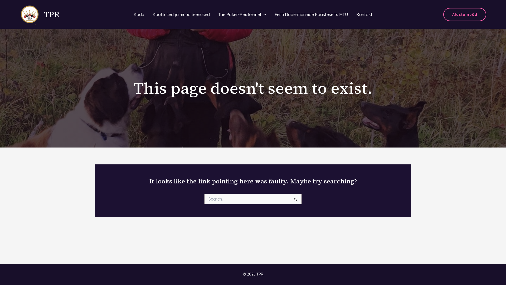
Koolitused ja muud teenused (181, 14)
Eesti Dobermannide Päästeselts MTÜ (311, 14)
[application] (263, 14)
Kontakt (364, 14)
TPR (52, 14)
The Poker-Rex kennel (239, 14)
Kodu (139, 14)
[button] (464, 14)
